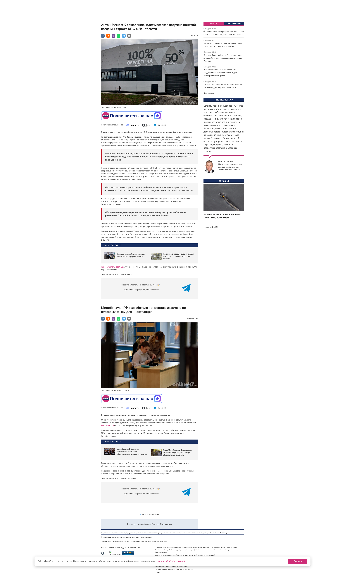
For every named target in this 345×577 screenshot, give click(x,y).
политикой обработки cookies (171, 561)
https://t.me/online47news (147, 290)
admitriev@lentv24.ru (179, 566)
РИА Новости (107, 426)
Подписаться (166, 524)
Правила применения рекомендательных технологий (175, 569)
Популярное (234, 23)
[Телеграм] (155, 127)
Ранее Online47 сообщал (112, 267)
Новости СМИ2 (210, 227)
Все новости (208, 93)
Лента (213, 23)
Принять (298, 561)
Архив (157, 572)
